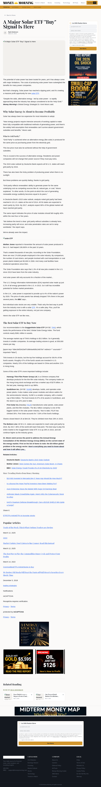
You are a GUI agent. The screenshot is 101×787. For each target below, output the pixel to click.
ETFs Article (11, 516)
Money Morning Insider (59, 771)
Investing (57, 3)
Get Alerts (83, 48)
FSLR (29, 405)
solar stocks (30, 516)
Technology (66, 3)
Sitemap (79, 776)
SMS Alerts (55, 774)
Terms (13, 607)
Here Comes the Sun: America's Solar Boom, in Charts (40, 464)
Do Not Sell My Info (83, 774)
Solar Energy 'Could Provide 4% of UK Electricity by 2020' (34, 468)
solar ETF (35, 93)
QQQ (5, 538)
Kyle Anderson (16, 690)
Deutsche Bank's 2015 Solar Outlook (35, 460)
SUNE (28, 389)
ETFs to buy (21, 516)
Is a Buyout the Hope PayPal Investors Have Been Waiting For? (32, 484)
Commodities (8, 567)
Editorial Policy (56, 765)
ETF (33, 307)
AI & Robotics (15, 7)
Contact (54, 776)
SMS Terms (90, 41)
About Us (55, 760)
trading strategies (10, 586)
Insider (92, 3)
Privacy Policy (82, 41)
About (83, 3)
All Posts (75, 3)
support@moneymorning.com (17, 770)
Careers (54, 763)
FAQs (78, 760)
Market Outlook (37, 7)
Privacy (6, 607)
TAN (53, 328)
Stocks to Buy (28, 567)
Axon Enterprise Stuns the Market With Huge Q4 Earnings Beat (32, 489)
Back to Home (11, 15)
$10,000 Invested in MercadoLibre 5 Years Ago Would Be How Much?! (34, 478)
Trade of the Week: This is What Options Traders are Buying (28, 527)
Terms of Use (81, 763)
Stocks (50, 3)
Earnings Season (26, 7)
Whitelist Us (80, 765)
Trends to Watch (40, 3)
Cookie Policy (81, 771)
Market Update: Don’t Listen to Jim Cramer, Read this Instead (28, 543)
